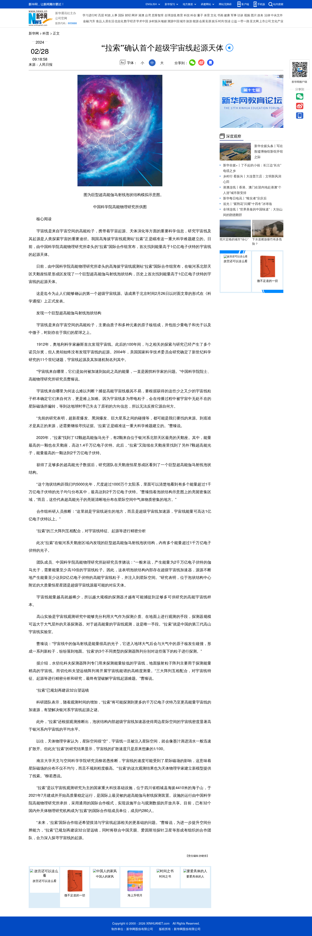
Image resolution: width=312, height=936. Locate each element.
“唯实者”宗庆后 (256, 198)
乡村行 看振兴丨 (234, 176)
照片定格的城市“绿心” (234, 239)
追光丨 (228, 203)
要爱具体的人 (195, 876)
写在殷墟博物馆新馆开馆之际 (268, 151)
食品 (99, 21)
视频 (247, 15)
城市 (183, 21)
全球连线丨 (231, 209)
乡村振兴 (155, 21)
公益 (234, 21)
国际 (121, 15)
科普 (45, 33)
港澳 (141, 15)
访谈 (240, 15)
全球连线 (170, 15)
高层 (101, 15)
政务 (260, 15)
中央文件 (277, 15)
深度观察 (233, 136)
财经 (128, 15)
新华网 (34, 33)
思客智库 (158, 15)
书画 (220, 15)
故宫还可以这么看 (44, 880)
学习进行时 (90, 15)
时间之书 (165, 876)
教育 (180, 15)
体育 (207, 15)
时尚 (221, 21)
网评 (135, 15)
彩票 (208, 21)
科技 (187, 15)
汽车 (92, 21)
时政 (108, 15)
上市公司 (265, 21)
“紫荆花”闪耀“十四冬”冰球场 (252, 203)
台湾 (148, 15)
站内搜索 (278, 4)
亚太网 (254, 21)
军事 (234, 15)
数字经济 (130, 21)
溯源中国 (173, 21)
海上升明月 (135, 895)
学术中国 (142, 21)
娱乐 (215, 21)
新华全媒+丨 (232, 165)
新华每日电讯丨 (234, 198)
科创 (193, 15)
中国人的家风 (105, 876)
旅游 (189, 21)
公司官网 (61, 18)
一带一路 (243, 21)
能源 (196, 21)
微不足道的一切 (74, 895)
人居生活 (108, 21)
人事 (114, 15)
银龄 (164, 21)
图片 (254, 15)
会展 (202, 21)
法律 (267, 15)
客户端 (245, 4)
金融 (86, 21)
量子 (200, 15)
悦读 (227, 21)
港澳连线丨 (231, 187)
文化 (213, 15)
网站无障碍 (225, 4)
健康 (227, 15)
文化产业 (277, 21)
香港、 (244, 187)
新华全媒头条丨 (265, 146)
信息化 (119, 21)
